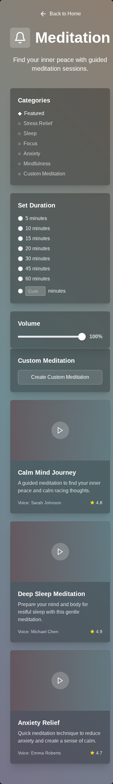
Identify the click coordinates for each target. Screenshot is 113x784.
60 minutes (37, 278)
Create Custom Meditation (60, 377)
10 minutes (37, 228)
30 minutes (37, 258)
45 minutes (37, 268)
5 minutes (36, 218)
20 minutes (37, 248)
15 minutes (37, 238)
